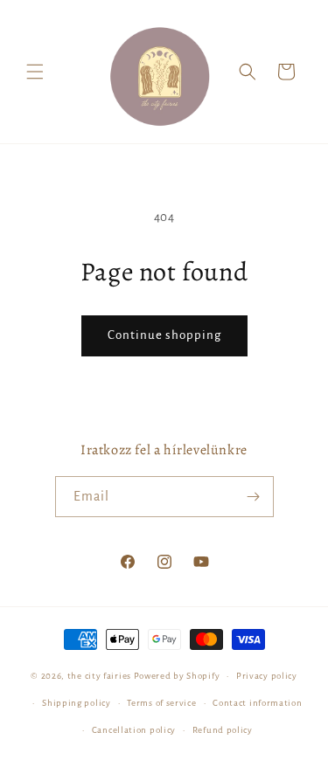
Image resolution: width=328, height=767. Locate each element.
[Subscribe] (253, 496)
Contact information (257, 703)
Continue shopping (164, 335)
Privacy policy (266, 676)
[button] (35, 71)
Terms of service (161, 703)
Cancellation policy (134, 730)
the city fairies (99, 676)
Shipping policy (76, 703)
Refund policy (222, 730)
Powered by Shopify (177, 676)
